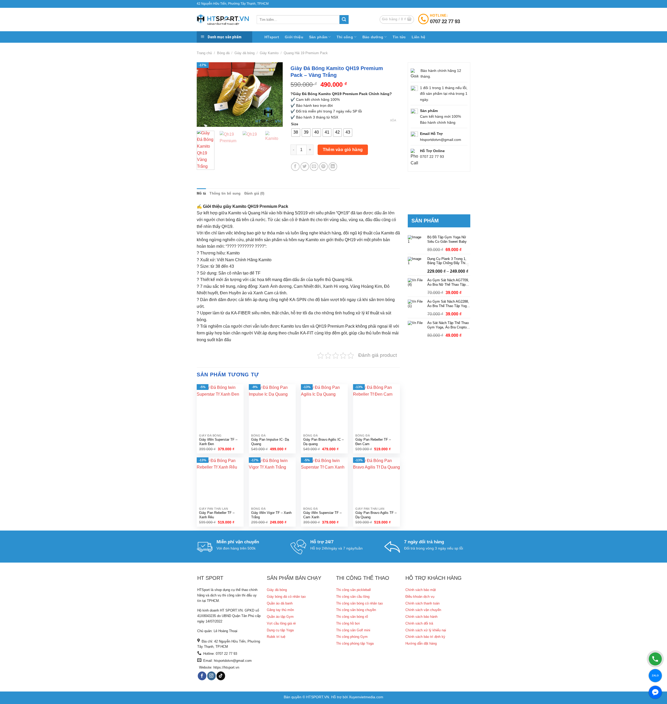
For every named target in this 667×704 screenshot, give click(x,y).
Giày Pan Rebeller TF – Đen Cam (373, 442)
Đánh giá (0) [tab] (254, 193)
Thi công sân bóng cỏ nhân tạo (359, 603)
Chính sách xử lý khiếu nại (425, 630)
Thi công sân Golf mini (353, 630)
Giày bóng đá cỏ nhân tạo (286, 597)
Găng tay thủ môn (280, 610)
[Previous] (205, 94)
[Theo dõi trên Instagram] (211, 675)
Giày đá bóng (244, 53)
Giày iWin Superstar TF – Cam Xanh (322, 515)
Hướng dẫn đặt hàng (421, 643)
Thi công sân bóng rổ (352, 617)
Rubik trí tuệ (276, 637)
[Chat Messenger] (655, 692)
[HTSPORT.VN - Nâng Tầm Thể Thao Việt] (223, 19)
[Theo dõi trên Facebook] (202, 675)
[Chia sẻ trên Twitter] (304, 166)
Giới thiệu (294, 37)
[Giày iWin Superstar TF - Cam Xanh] (324, 480)
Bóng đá (223, 53)
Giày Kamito (269, 53)
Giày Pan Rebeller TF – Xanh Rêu (216, 515)
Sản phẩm (318, 37)
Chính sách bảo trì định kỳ (425, 637)
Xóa (393, 120)
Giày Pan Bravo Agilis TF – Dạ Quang (376, 515)
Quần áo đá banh (280, 603)
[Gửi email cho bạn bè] (314, 166)
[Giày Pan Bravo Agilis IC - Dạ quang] (324, 407)
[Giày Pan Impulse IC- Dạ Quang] (272, 407)
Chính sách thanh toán (422, 603)
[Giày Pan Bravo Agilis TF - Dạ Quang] (376, 480)
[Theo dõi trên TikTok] (221, 675)
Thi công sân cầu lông (352, 597)
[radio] (296, 132)
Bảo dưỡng (373, 37)
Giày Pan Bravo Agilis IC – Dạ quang (323, 442)
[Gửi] (343, 19)
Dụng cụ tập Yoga (280, 630)
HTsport (271, 37)
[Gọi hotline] (655, 658)
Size (294, 124)
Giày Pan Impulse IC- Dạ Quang (270, 442)
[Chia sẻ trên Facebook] (295, 166)
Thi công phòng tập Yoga (355, 643)
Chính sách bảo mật (420, 590)
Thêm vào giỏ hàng (343, 149)
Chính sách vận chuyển (423, 610)
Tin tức (399, 37)
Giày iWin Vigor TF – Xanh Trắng (271, 515)
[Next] (274, 94)
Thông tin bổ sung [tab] (224, 193)
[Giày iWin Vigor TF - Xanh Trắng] (272, 480)
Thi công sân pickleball (353, 590)
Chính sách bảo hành (421, 617)
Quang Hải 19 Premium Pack (306, 53)
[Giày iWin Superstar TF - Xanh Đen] (220, 407)
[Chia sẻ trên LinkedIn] (333, 166)
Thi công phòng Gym (352, 637)
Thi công (345, 37)
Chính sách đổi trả (419, 623)
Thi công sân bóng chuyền (356, 610)
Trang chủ (204, 53)
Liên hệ (418, 37)
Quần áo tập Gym (280, 617)
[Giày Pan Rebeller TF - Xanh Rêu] (220, 480)
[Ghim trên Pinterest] (323, 166)
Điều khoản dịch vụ (419, 597)
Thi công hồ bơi (348, 623)
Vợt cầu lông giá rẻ (281, 623)
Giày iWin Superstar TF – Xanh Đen (218, 442)
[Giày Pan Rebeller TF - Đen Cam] (376, 407)
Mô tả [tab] (201, 193)
